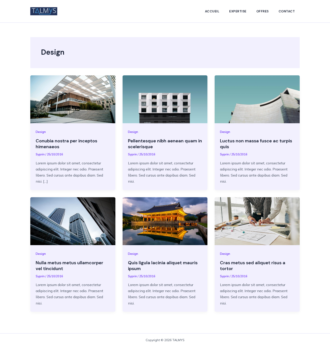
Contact (287, 11)
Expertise (237, 11)
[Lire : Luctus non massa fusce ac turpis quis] (257, 99)
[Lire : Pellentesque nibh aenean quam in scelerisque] (165, 99)
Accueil (212, 11)
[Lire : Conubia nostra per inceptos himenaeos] (72, 99)
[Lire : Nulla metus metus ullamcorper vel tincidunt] (72, 220)
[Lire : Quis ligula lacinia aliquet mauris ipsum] (165, 220)
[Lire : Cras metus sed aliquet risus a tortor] (257, 220)
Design (41, 132)
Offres (262, 11)
